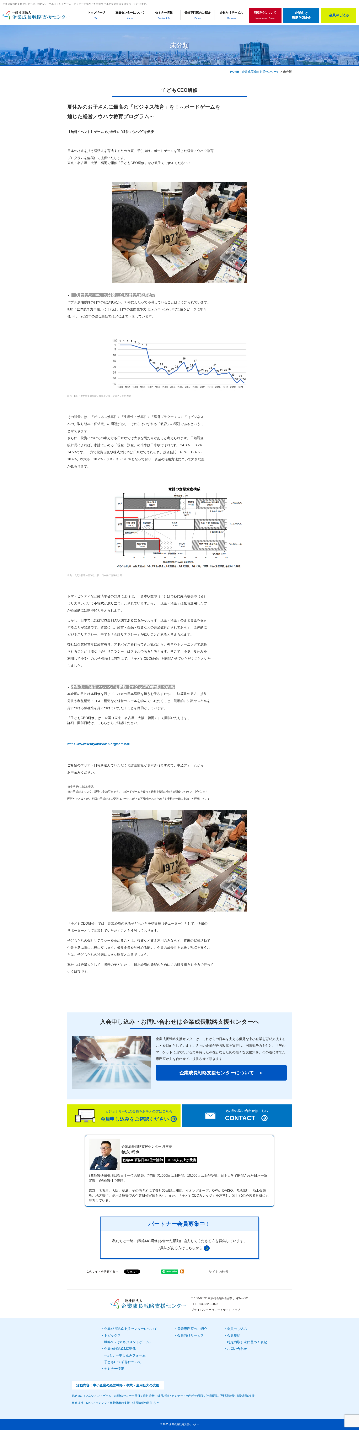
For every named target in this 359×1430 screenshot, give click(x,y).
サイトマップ (231, 1309)
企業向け (120, 1348)
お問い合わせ (237, 1348)
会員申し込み (237, 1329)
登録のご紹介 (192, 1329)
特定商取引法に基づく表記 (247, 1342)
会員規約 (233, 1335)
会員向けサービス (190, 1335)
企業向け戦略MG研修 (301, 15)
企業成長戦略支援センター (184, 1424)
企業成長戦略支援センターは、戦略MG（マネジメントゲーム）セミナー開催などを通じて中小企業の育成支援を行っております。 (75, 3)
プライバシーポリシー (205, 1309)
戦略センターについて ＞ (221, 1072)
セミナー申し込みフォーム (126, 1355)
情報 (114, 1368)
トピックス (112, 1335)
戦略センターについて (130, 1329)
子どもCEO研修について (122, 1362)
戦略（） (128, 1342)
